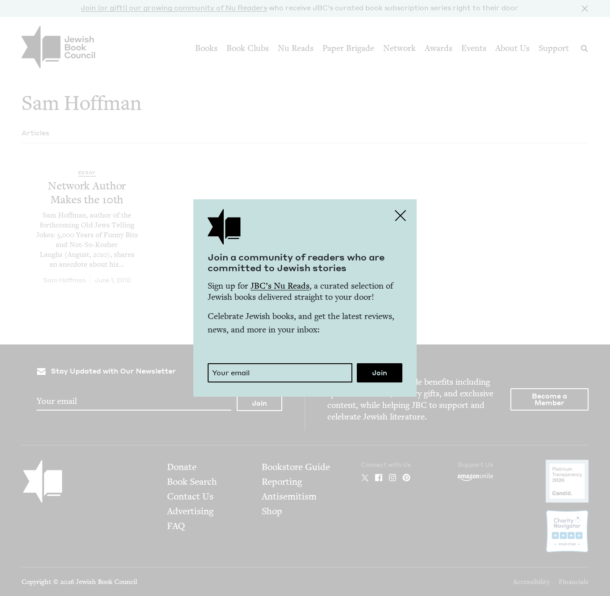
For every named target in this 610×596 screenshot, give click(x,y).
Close (400, 215)
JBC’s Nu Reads (280, 286)
